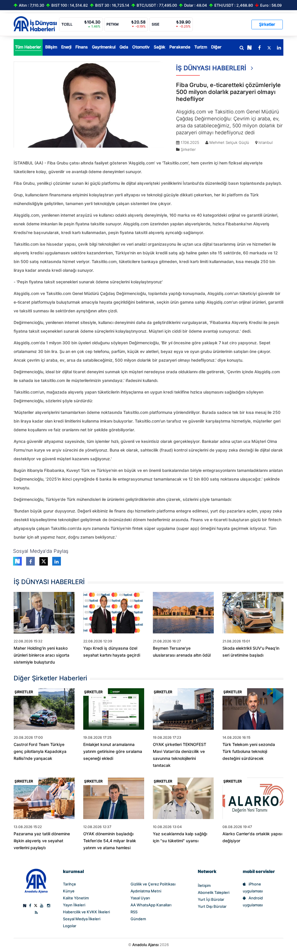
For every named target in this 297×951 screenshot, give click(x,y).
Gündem (138, 918)
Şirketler (267, 24)
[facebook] (259, 48)
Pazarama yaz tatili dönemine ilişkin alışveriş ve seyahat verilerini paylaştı (42, 841)
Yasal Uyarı (140, 898)
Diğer (216, 47)
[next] (249, 48)
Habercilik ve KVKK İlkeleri (86, 912)
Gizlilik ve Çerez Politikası (153, 884)
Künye (69, 891)
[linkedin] (279, 48)
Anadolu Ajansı (145, 944)
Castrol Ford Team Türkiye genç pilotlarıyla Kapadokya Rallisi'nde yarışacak (40, 751)
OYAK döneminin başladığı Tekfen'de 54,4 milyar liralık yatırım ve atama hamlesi (109, 841)
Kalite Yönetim (76, 898)
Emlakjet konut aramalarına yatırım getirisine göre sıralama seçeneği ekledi (112, 751)
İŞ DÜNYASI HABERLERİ (212, 68)
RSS (134, 912)
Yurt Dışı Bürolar (212, 906)
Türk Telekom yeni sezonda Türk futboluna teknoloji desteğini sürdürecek (248, 751)
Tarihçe (69, 884)
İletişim (204, 885)
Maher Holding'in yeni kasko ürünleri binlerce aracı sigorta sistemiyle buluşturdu (41, 655)
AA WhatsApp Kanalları (151, 905)
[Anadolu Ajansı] (36, 880)
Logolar (69, 925)
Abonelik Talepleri (213, 892)
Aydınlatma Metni (146, 891)
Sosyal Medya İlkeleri (81, 918)
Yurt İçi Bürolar (211, 899)
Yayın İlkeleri (74, 905)
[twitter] (269, 48)
